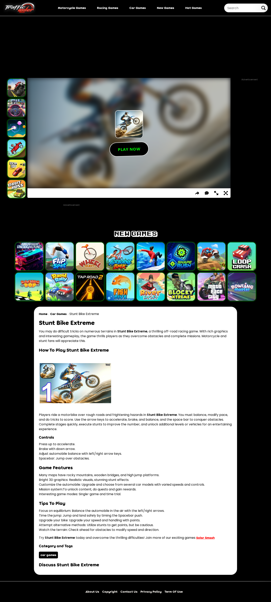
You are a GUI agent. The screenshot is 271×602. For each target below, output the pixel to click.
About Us (92, 591)
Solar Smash (205, 538)
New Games (165, 8)
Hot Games (193, 8)
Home (43, 314)
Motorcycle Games (72, 8)
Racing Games (107, 8)
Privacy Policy (150, 591)
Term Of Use (173, 591)
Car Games (137, 8)
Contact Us (128, 591)
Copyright (109, 591)
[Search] (263, 8)
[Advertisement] (135, 47)
